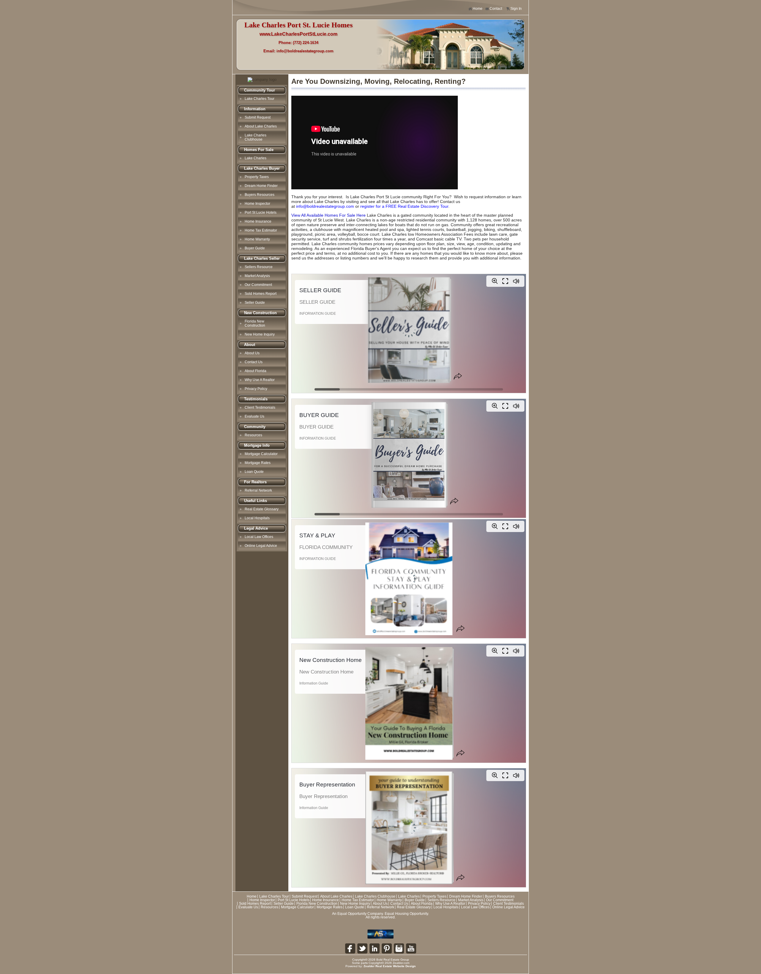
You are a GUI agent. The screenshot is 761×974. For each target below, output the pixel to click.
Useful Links (255, 500)
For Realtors (255, 482)
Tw (362, 948)
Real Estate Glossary (262, 509)
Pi (387, 948)
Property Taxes (257, 177)
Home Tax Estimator (261, 230)
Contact (496, 9)
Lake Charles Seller (262, 258)
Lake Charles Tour (259, 99)
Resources (253, 435)
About (249, 344)
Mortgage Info (257, 445)
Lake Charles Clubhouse (255, 137)
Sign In (516, 9)
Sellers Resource (259, 267)
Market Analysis (257, 276)
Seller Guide (255, 302)
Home (477, 9)
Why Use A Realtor (260, 380)
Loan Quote (254, 472)
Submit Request (258, 117)
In (399, 948)
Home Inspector (257, 204)
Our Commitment (258, 285)
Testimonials (256, 399)
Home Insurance (258, 221)
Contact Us (253, 362)
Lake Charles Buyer (262, 168)
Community (254, 426)
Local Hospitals (257, 518)
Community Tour (259, 90)
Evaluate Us (254, 416)
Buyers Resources (259, 195)
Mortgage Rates (258, 463)
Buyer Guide (255, 248)
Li (375, 948)
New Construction (260, 313)
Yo (411, 948)
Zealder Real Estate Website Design (390, 966)
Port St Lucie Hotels (260, 212)
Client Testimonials (260, 407)
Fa (350, 948)
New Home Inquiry (260, 334)
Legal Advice (256, 528)
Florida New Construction (255, 323)
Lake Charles (255, 158)
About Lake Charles (261, 126)
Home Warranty (257, 239)
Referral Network (258, 490)
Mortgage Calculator (261, 454)
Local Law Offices (259, 537)
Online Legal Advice (261, 546)
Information (254, 109)
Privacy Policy (256, 389)
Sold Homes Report (260, 294)
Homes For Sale (258, 149)
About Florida (255, 371)
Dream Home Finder (261, 186)
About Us (252, 353)
